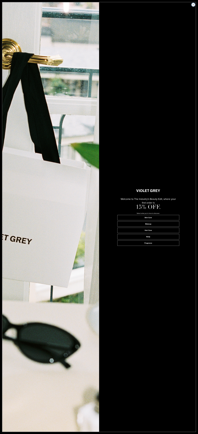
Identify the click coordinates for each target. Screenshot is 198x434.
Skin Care (148, 217)
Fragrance (148, 243)
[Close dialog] (193, 4)
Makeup (148, 224)
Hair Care (148, 230)
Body (148, 237)
